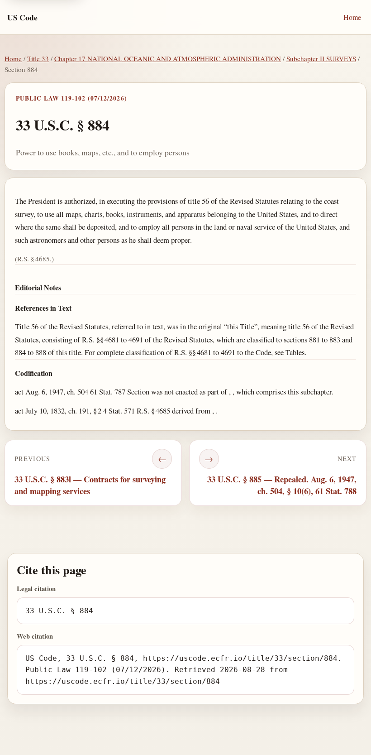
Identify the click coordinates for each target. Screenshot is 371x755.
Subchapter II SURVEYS (321, 58)
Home (352, 17)
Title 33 (38, 58)
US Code (22, 17)
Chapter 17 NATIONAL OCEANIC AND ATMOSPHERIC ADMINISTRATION (167, 58)
